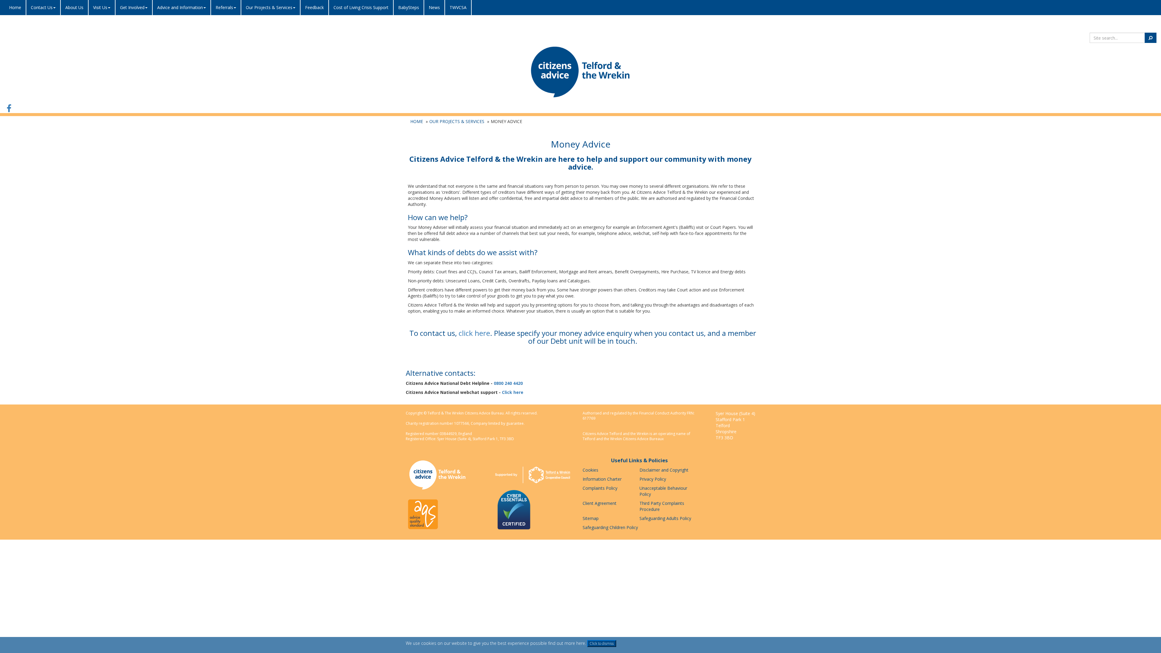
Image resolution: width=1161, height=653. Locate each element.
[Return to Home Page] (580, 71)
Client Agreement (599, 503)
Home (15, 7)
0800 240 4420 (508, 383)
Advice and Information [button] (180, 7)
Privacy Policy (652, 479)
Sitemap (591, 518)
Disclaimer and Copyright (663, 470)
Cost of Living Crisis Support (361, 7)
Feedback (314, 7)
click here (474, 333)
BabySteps (408, 7)
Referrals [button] (224, 7)
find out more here (566, 643)
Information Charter (602, 479)
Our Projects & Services (456, 121)
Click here (512, 392)
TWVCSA (458, 7)
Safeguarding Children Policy (610, 527)
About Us (74, 7)
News (434, 7)
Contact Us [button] (42, 7)
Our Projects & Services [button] (269, 7)
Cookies (590, 470)
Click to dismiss (602, 643)
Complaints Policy (600, 488)
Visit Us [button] (100, 7)
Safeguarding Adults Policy (665, 518)
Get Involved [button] (132, 7)
